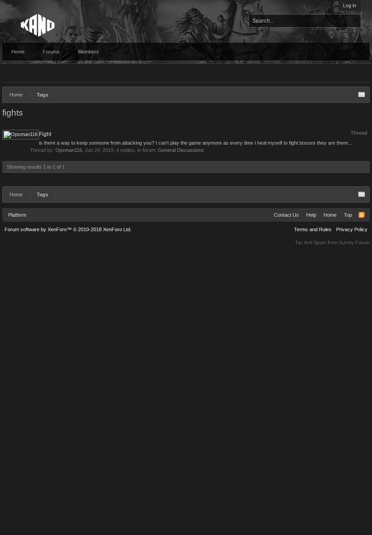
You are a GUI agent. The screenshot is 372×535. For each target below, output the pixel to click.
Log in (349, 5)
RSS (361, 215)
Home (17, 51)
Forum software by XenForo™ (68, 229)
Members (88, 51)
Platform (17, 215)
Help (311, 215)
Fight (45, 134)
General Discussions (181, 150)
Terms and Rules (313, 229)
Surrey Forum (354, 242)
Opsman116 (68, 150)
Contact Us (286, 215)
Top (348, 215)
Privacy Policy (351, 229)
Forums (51, 51)
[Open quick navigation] (361, 94)
